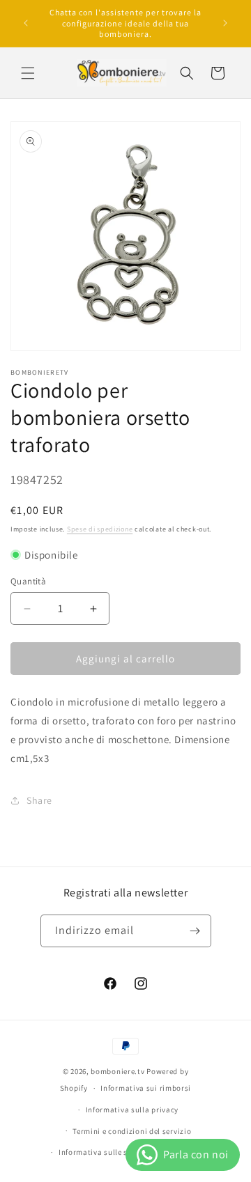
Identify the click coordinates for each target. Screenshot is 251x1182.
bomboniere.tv (117, 1071)
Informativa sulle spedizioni (110, 1152)
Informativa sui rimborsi (145, 1088)
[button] (28, 73)
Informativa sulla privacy (132, 1109)
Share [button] (39, 800)
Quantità (28, 581)
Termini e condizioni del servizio (132, 1131)
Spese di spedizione (99, 529)
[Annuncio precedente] (25, 23)
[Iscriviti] (195, 931)
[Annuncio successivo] (225, 23)
